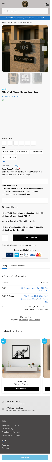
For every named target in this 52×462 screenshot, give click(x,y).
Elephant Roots (21, 381)
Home (4, 22)
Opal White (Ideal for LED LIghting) (24, 227)
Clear (3, 161)
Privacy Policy (7, 429)
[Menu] (5, 4)
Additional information (18, 266)
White (39, 299)
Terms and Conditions (10, 425)
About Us (5, 445)
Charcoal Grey (31, 299)
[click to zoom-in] (25, 48)
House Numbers (34, 320)
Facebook (6, 448)
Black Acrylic (14, 230)
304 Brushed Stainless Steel (30, 288)
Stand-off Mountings (17, 216)
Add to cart (25, 458)
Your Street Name (9, 185)
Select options (21, 389)
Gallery (4, 266)
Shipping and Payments (11, 432)
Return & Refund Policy (11, 435)
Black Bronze (28, 296)
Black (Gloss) (39, 296)
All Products (23, 320)
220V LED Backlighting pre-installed (24, 213)
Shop (10, 22)
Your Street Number (11, 169)
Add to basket (30, 237)
